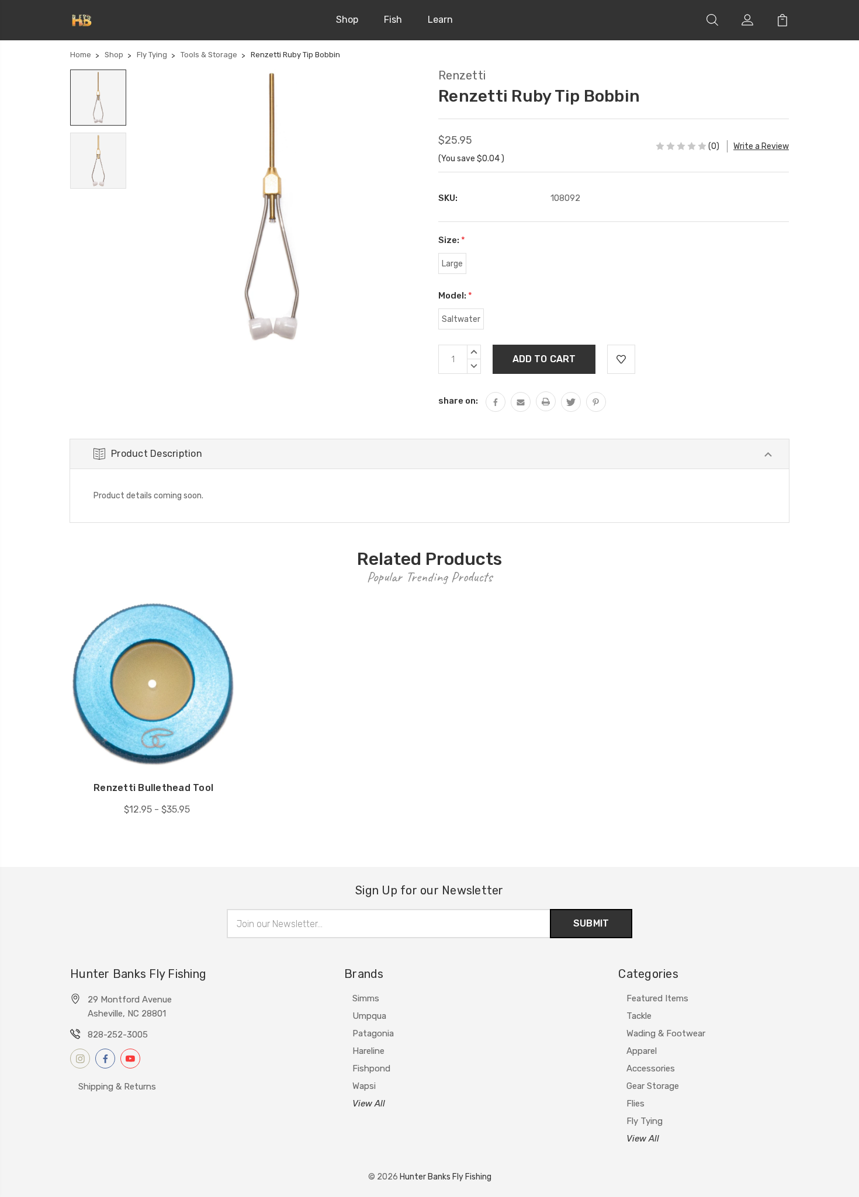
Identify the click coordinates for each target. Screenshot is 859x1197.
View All (368, 1103)
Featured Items (657, 998)
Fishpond (371, 1068)
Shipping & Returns (117, 1086)
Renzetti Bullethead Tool (153, 787)
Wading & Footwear (665, 1033)
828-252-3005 (118, 1034)
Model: (455, 295)
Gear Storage (652, 1086)
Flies (635, 1103)
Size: (451, 240)
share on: (458, 400)
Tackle (639, 1016)
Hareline (368, 1051)
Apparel (641, 1051)
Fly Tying (644, 1121)
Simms (365, 998)
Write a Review (761, 146)
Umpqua (369, 1016)
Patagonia (373, 1033)
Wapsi (364, 1086)
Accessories (650, 1068)
